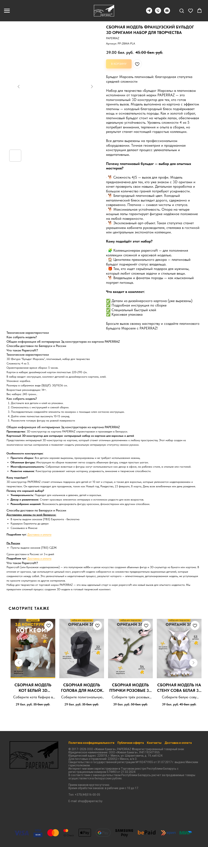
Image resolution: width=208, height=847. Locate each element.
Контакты (154, 742)
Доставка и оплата (39, 534)
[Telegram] (149, 12)
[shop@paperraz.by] (167, 12)
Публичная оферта (130, 742)
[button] (181, 10)
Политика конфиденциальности (91, 742)
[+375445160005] (158, 12)
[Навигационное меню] (7, 11)
